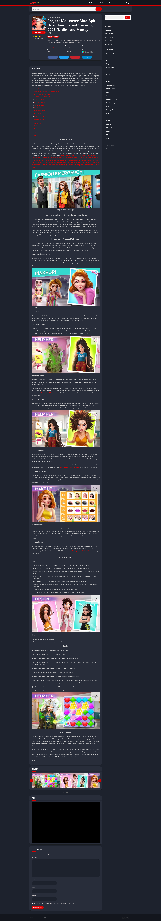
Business (108, 74)
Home (76, 3)
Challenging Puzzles (40, 113)
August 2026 (108, 30)
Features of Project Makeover (42, 94)
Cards (108, 78)
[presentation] (31, 780)
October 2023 (108, 41)
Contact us (103, 3)
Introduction (37, 89)
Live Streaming (110, 103)
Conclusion (36, 135)
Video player (109, 149)
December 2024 (109, 33)
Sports (108, 134)
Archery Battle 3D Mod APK (80, 551)
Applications (92, 3)
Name (34, 879)
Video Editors (110, 145)
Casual (59, 17)
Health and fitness (111, 99)
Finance (108, 92)
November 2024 (109, 37)
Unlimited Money (39, 105)
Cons (35, 128)
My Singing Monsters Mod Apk (69, 467)
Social (108, 131)
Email (33, 887)
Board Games (110, 67)
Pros (35, 125)
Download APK (40, 32)
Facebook (53, 57)
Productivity (109, 113)
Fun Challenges (39, 119)
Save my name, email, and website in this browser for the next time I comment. (55, 903)
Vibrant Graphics (39, 111)
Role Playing (109, 124)
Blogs (127, 3)
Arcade (108, 60)
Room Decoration (39, 102)
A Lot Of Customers (40, 99)
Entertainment (110, 88)
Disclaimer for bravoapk (116, 3)
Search (127, 17)
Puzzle (108, 117)
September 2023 (109, 44)
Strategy (108, 138)
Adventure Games (111, 53)
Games (83, 3)
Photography (110, 110)
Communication (110, 85)
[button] (98, 9)
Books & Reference (111, 71)
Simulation (109, 127)
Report (39, 41)
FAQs (34, 132)
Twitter (64, 57)
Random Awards (39, 108)
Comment (35, 857)
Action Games (110, 50)
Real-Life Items (39, 116)
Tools (107, 142)
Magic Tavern (51, 47)
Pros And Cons (37, 123)
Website (34, 895)
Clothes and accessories (42, 97)
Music (108, 106)
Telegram (87, 57)
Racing (108, 120)
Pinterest (76, 57)
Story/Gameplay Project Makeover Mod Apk (46, 91)
